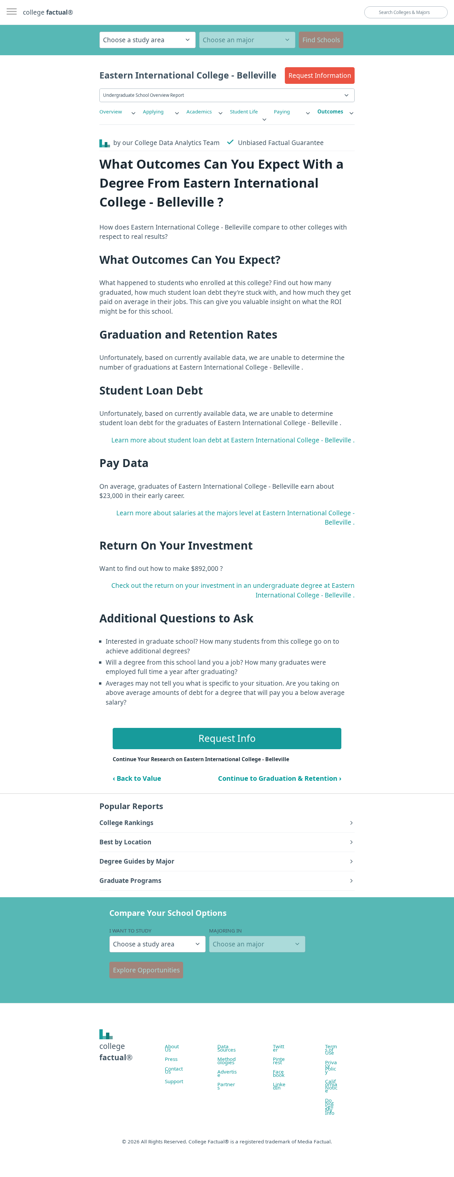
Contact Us (174, 1070)
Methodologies (226, 1061)
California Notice (331, 1086)
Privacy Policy (331, 1067)
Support (174, 1081)
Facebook (278, 1073)
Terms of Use (331, 1049)
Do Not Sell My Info (329, 1106)
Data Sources (226, 1048)
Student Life (244, 111)
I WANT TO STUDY (130, 930)
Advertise (227, 1073)
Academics (199, 111)
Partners (226, 1086)
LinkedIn (279, 1086)
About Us (172, 1048)
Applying (153, 111)
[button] (320, 75)
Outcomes (330, 111)
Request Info (227, 738)
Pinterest (279, 1061)
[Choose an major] (247, 40)
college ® (48, 12)
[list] (118, 111)
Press (171, 1059)
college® (116, 1052)
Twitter (278, 1048)
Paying (282, 111)
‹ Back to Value (137, 778)
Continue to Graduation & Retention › (279, 778)
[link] (118, 111)
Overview (110, 111)
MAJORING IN (225, 930)
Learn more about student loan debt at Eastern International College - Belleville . (233, 440)
